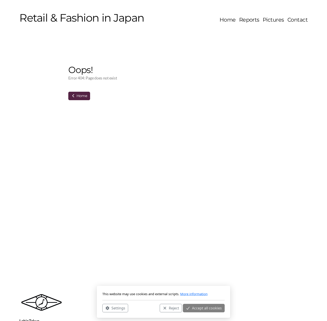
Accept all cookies (207, 307)
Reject (174, 307)
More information (194, 294)
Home (81, 96)
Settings (118, 307)
